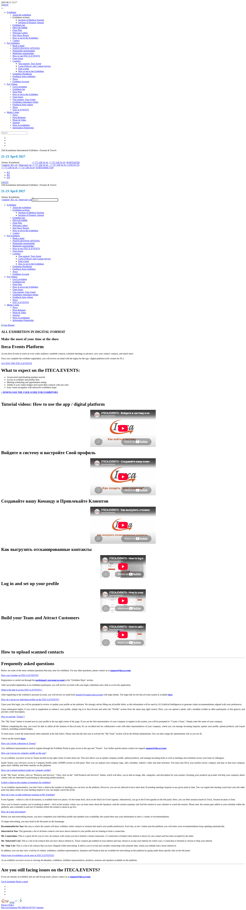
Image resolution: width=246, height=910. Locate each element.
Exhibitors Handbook (22, 74)
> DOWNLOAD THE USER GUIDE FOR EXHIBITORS (29, 392)
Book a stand (18, 45)
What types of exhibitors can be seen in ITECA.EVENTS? (27, 855)
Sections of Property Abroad (31, 22)
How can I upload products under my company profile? (26, 770)
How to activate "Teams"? (13, 716)
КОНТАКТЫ (73, 162)
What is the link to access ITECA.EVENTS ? (21, 690)
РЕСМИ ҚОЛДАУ (27, 907)
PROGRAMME (20, 27)
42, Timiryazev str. (23, 165)
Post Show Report (21, 35)
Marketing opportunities (23, 53)
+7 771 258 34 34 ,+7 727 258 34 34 (17, 167)
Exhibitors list (19, 25)
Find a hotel (23, 69)
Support (16, 122)
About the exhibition (22, 15)
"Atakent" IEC (8, 165)
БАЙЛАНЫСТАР (45, 167)
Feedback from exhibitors (24, 76)
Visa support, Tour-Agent (29, 63)
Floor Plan (17, 30)
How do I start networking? (13, 812)
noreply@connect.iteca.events (89, 694)
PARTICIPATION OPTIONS (26, 48)
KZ (8, 172)
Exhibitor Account (21, 81)
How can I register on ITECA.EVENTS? (20, 675)
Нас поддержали (9, 907)
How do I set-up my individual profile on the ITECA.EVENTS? (30, 699)
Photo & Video (19, 120)
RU (8, 175)
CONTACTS (73, 165)
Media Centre (13, 112)
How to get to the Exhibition (25, 38)
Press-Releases (19, 117)
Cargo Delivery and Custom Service (34, 66)
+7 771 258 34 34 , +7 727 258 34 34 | (49, 165)
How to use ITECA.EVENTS (26, 56)
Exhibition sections (21, 210)
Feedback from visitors (23, 104)
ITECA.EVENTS (21, 110)
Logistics (17, 61)
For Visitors (12, 84)
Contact (16, 40)
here (170, 694)
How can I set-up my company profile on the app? (23, 753)
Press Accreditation (21, 125)
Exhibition (11, 12)
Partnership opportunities (24, 51)
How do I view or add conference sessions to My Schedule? (28, 794)
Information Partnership (23, 127)
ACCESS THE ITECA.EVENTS (16, 363)
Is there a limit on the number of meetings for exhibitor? (26, 782)
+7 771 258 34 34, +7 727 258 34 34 (48, 162)
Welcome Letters (20, 33)
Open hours (18, 58)
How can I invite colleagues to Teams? (18, 743)
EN (8, 177)
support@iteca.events (120, 670)
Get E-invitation (20, 86)
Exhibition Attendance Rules (25, 102)
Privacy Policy (7, 905)
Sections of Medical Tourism (31, 20)
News (15, 79)
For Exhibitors (13, 43)
